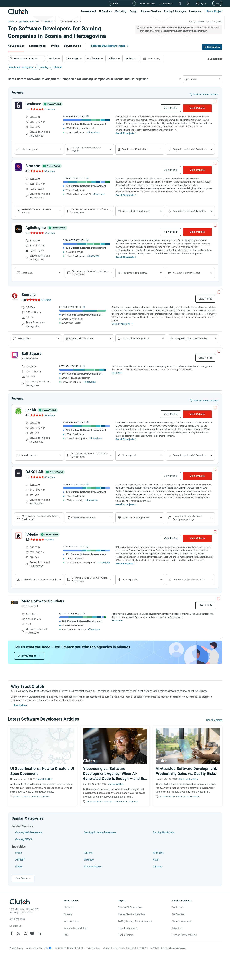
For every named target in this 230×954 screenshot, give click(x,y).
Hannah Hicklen (44, 779)
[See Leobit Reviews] (37, 415)
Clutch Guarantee (181, 921)
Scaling (133, 801)
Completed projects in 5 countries (189, 579)
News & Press (71, 921)
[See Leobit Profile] (18, 411)
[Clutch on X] (18, 933)
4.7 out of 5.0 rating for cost (186, 273)
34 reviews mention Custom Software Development (90, 455)
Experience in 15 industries (134, 273)
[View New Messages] (188, 3)
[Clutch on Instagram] (25, 933)
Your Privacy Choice (35, 948)
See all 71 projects (125, 133)
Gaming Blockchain (163, 832)
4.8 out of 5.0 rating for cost (136, 211)
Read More (20, 705)
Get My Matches (27, 655)
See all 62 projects (125, 257)
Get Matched (213, 47)
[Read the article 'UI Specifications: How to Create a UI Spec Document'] (42, 766)
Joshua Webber (115, 784)
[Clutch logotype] (18, 11)
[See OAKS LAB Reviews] (37, 477)
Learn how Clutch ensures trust (191, 31)
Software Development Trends (108, 45)
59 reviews (49, 415)
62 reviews (49, 233)
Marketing (120, 11)
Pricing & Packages (175, 11)
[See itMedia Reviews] (37, 539)
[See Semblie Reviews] (33, 300)
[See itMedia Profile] (18, 535)
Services (53, 58)
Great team (27, 273)
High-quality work (30, 149)
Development (88, 11)
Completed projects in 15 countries (189, 149)
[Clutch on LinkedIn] (39, 933)
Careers (68, 914)
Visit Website (197, 108)
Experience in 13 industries (134, 149)
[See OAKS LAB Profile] (18, 473)
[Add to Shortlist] (215, 101)
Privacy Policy (16, 948)
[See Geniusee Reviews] (37, 109)
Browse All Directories (130, 907)
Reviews (129, 58)
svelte (18, 852)
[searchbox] (26, 58)
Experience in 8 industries (83, 517)
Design (133, 11)
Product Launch (40, 796)
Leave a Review (147, 3)
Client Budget (72, 58)
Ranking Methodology (76, 928)
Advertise (177, 928)
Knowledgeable (29, 455)
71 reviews (49, 109)
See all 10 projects (121, 324)
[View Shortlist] (180, 3)
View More (21, 878)
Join (217, 3)
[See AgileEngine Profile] (18, 229)
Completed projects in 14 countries (189, 211)
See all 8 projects (124, 563)
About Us (69, 907)
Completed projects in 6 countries (191, 338)
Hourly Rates (93, 58)
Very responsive (130, 455)
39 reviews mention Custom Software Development (90, 211)
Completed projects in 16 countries (189, 455)
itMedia (31, 534)
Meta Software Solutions (43, 601)
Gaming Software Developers (100, 832)
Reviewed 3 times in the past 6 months (86, 149)
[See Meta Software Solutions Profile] (14, 602)
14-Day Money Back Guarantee (135, 921)
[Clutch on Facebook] (11, 933)
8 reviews (49, 539)
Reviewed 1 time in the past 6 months (40, 579)
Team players (24, 338)
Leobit (30, 410)
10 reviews (46, 300)
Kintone (88, 852)
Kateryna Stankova (188, 779)
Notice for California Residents (69, 948)
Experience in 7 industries (81, 338)
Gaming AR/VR (23, 839)
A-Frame (157, 866)
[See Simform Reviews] (37, 171)
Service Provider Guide (184, 934)
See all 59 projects (125, 439)
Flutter (18, 866)
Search (114, 3)
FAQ (66, 934)
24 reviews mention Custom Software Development (40, 518)
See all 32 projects (125, 504)
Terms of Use (93, 948)
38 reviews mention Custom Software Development (90, 273)
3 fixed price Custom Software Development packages (187, 518)
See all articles (214, 719)
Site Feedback (17, 919)
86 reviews (49, 171)
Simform (32, 166)
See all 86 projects (125, 195)
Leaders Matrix (37, 45)
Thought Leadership (115, 801)
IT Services (105, 11)
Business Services (150, 11)
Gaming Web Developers (28, 832)
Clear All (58, 67)
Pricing (55, 45)
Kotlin (156, 859)
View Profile (170, 108)
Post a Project (214, 11)
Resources (195, 11)
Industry (113, 58)
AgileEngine (35, 228)
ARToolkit (158, 852)
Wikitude (89, 859)
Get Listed (177, 907)
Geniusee (33, 104)
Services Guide (72, 45)
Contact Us (15, 925)
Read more (117, 373)
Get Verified (178, 914)
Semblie (29, 294)
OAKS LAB (34, 472)
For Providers (165, 3)
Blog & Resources (127, 928)
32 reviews (49, 477)
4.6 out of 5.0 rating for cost (136, 517)
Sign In (203, 3)
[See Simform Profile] (18, 167)
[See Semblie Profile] (14, 296)
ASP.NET (20, 859)
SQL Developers (93, 866)
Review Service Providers (131, 914)
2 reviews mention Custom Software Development (89, 579)
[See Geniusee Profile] (18, 105)
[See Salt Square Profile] (14, 355)
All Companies (16, 45)
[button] (54, 58)
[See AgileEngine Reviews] (37, 233)
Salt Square (31, 353)
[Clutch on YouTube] (32, 933)
